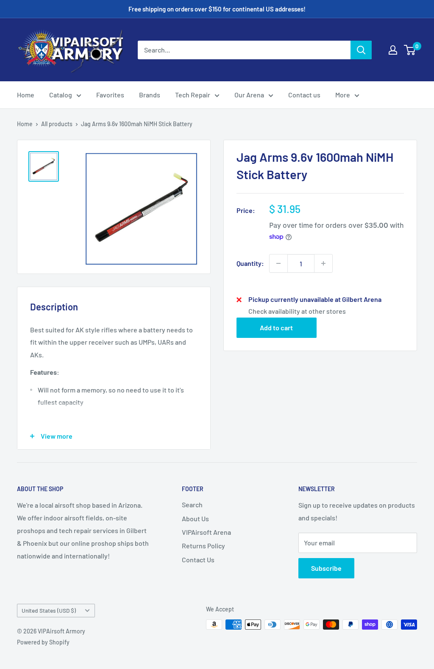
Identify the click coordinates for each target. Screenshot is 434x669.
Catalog (60, 95)
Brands (149, 95)
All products (56, 123)
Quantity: (250, 263)
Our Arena (249, 95)
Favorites (110, 95)
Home (25, 95)
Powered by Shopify (43, 642)
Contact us (304, 95)
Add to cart (276, 327)
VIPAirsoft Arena (206, 532)
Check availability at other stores (297, 311)
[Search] (361, 50)
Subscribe (326, 568)
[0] (410, 50)
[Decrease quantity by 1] (278, 263)
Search (192, 504)
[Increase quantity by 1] (323, 263)
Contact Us (198, 560)
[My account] (393, 50)
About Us (195, 518)
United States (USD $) (49, 610)
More (342, 95)
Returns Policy (203, 546)
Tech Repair (192, 95)
